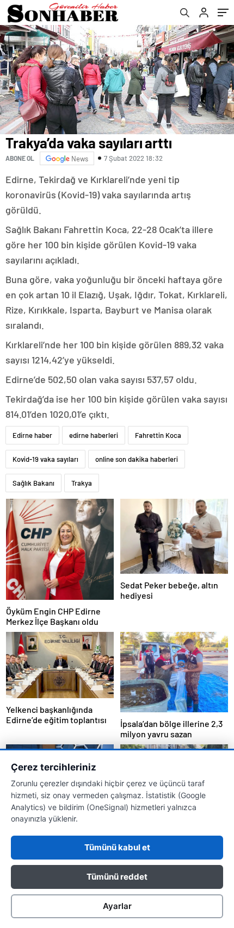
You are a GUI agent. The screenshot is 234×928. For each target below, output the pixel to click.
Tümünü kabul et (117, 847)
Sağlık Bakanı (33, 483)
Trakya (81, 483)
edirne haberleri (93, 435)
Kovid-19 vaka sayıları (45, 459)
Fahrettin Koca (158, 435)
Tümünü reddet (117, 876)
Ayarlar (117, 906)
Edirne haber (32, 435)
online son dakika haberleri (136, 459)
